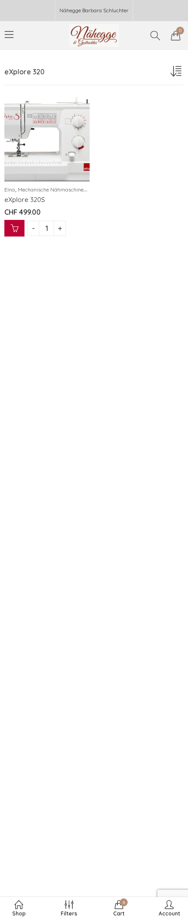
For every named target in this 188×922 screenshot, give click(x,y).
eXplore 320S (24, 199)
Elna (9, 189)
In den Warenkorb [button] (14, 228)
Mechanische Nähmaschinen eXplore (61, 189)
